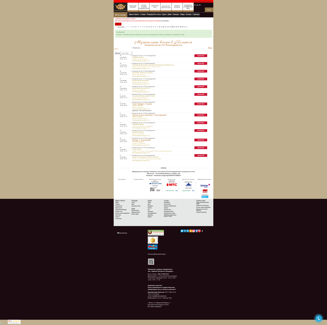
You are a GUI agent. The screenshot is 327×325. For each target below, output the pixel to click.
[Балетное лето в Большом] (188, 184)
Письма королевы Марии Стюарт (143, 96)
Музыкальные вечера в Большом (202, 209)
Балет (133, 204)
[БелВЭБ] (155, 189)
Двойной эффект (138, 132)
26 (176, 27)
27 (178, 27)
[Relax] (205, 196)
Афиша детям (118, 207)
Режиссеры (150, 211)
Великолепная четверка (140, 80)
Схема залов (118, 218)
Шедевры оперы (138, 57)
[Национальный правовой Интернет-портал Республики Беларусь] (152, 247)
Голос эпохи (136, 149)
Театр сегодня (167, 204)
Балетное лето (118, 211)
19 (161, 27)
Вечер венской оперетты (141, 88)
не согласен (165, 21)
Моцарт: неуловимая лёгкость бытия (145, 157)
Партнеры (176, 14)
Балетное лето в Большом (202, 205)
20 (163, 27)
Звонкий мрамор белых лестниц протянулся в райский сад (153, 65)
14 (151, 27)
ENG (200, 5)
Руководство (167, 202)
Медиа (183, 14)
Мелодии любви (137, 141)
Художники (150, 215)
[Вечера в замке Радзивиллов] (171, 184)
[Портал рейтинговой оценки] (151, 262)
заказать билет (200, 55)
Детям (169, 14)
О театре (143, 14)
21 (166, 27)
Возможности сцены (168, 211)
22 (168, 27)
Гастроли (117, 204)
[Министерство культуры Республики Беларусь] (153, 240)
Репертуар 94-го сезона (154, 14)
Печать (210, 48)
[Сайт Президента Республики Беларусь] (156, 233)
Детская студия (135, 214)
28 (180, 27)
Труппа (164, 14)
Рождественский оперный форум (202, 203)
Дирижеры (150, 206)
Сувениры (196, 14)
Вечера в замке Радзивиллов (122, 213)
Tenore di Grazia (138, 124)
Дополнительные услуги (169, 213)
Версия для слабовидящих (203, 1)
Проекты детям (135, 210)
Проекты (166, 207)
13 (149, 27)
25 (174, 27)
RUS (197, 5)
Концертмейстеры (152, 213)
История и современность (170, 206)
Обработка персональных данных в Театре (170, 215)
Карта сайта (118, 215)
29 (182, 27)
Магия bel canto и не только (142, 73)
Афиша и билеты (134, 14)
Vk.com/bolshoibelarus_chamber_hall (168, 173)
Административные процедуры (162, 271)
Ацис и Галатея (137, 105)
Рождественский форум (120, 209)
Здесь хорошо (137, 116)
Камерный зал (118, 206)
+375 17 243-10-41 (163, 274)
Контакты (189, 14)
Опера (133, 202)
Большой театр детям (201, 212)
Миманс (150, 216)
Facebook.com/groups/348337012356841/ (167, 175)
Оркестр (150, 207)
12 (147, 27)
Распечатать (136, 48)
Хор (148, 209)
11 (145, 27)
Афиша (117, 202)
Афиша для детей (136, 212)
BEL (195, 5)
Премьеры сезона (136, 206)
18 (159, 27)
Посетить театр (167, 209)
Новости (117, 216)
